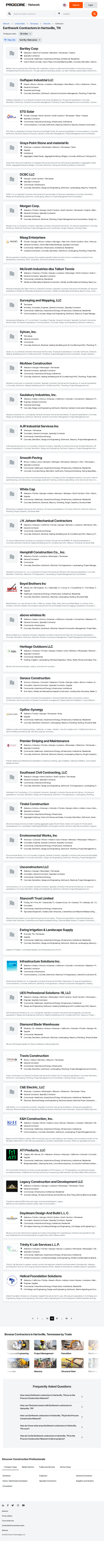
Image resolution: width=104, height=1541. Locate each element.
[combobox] (76, 14)
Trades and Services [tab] (47, 1467)
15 (57, 1318)
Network (34, 5)
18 (66, 1318)
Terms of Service (8, 1521)
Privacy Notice (7, 1516)
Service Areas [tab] (65, 1467)
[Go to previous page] (33, 1318)
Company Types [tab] (10, 1467)
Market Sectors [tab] (28, 1467)
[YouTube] (23, 1505)
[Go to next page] (71, 1318)
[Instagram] (18, 1505)
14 (52, 1318)
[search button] (94, 14)
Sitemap (5, 1530)
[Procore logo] (15, 5)
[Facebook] (7, 1505)
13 (47, 1318)
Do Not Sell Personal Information (13, 1525)
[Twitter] (13, 1505)
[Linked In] (3, 1505)
